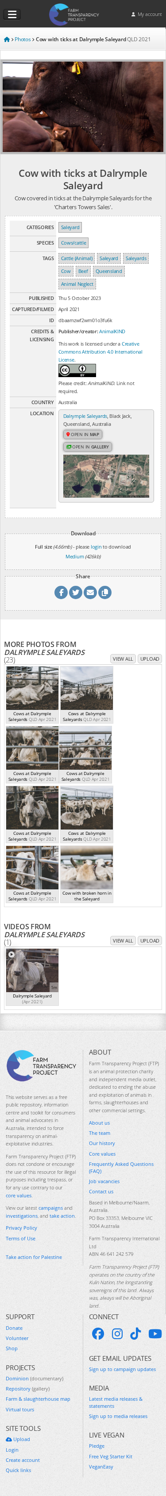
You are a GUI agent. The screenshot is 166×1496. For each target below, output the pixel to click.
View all (123, 658)
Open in (84, 434)
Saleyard (70, 227)
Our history (102, 1143)
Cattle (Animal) (77, 258)
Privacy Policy (21, 1227)
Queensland (109, 271)
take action (62, 1215)
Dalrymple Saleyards (85, 416)
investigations (22, 1215)
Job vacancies (104, 1181)
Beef (83, 271)
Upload (149, 658)
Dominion (34, 1378)
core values (18, 1195)
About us (99, 1122)
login (96, 546)
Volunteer (17, 1338)
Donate (14, 1328)
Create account (23, 1460)
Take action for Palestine (34, 1257)
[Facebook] (98, 1334)
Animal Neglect (77, 283)
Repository (28, 1388)
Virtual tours (20, 1409)
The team (99, 1133)
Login (12, 1449)
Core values (102, 1153)
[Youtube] (155, 1334)
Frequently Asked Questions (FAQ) (121, 1167)
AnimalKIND (112, 331)
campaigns (51, 1207)
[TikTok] (135, 1334)
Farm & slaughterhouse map (38, 1398)
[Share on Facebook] (61, 592)
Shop (12, 1348)
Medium (75, 556)
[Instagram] (117, 1334)
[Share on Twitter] (75, 592)
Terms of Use (20, 1238)
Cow (66, 271)
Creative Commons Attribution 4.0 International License (100, 351)
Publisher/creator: (78, 331)
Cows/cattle (73, 242)
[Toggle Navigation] (12, 14)
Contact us (101, 1191)
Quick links (18, 1470)
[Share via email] (90, 592)
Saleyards (136, 258)
